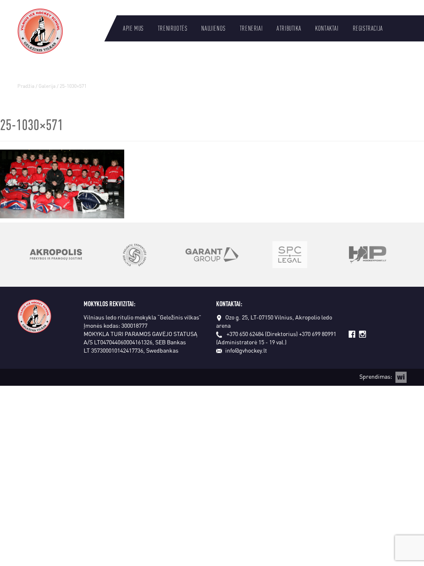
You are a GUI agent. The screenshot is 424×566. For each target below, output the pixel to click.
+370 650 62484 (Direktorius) (262, 333)
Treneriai (251, 28)
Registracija (368, 28)
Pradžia (25, 86)
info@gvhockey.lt (246, 350)
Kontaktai (326, 28)
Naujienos (213, 28)
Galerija (47, 86)
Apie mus (133, 28)
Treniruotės (173, 28)
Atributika (289, 28)
